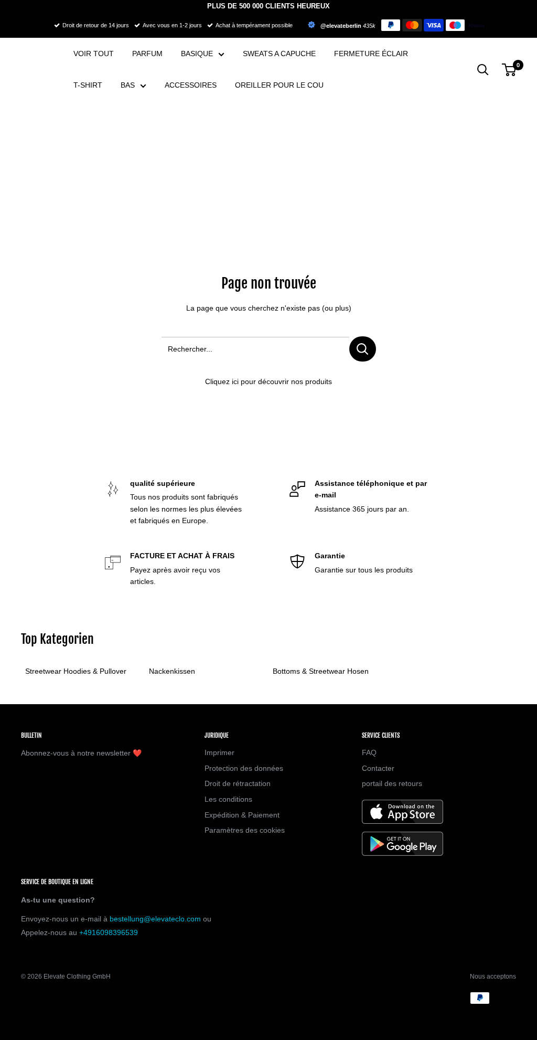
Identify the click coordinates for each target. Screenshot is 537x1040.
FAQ (369, 752)
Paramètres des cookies (245, 830)
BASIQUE (197, 53)
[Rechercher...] (362, 349)
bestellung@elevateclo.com (155, 919)
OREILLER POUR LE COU (279, 85)
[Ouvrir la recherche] (483, 70)
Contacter (378, 768)
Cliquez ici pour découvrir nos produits (268, 381)
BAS (128, 85)
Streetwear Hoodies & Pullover (75, 671)
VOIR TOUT (93, 53)
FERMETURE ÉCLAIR (371, 53)
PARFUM (147, 53)
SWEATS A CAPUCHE (279, 53)
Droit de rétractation (238, 783)
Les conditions (228, 799)
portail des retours (392, 783)
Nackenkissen (172, 671)
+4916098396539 (108, 932)
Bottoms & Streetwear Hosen (321, 671)
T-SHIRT (87, 85)
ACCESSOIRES (191, 85)
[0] (509, 69)
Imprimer (219, 752)
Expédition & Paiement (242, 815)
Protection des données (244, 768)
